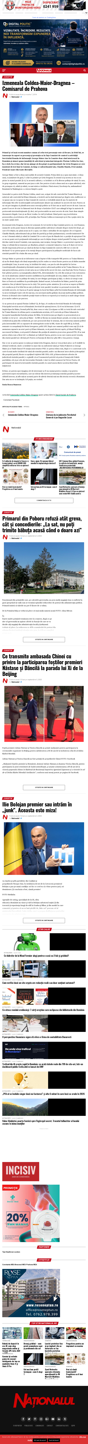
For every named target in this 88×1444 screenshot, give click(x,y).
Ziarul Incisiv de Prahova (65, 395)
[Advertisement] (44, 1144)
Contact (50, 1425)
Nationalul (15, 97)
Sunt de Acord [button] (54, 1440)
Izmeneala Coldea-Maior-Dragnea (24, 395)
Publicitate (28, 1425)
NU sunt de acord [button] (40, 1440)
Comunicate (40, 1425)
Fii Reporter (17, 1425)
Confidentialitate (62, 1425)
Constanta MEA (8, 1265)
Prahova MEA (31, 1265)
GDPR (73, 1425)
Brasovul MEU (20, 1265)
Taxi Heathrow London (11, 1252)
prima (27, 407)
